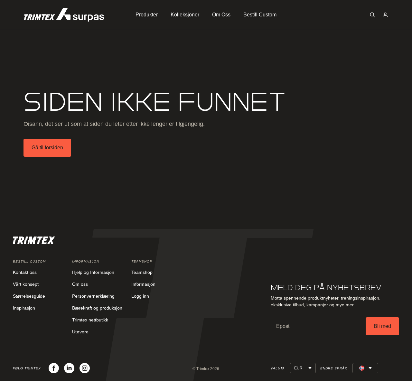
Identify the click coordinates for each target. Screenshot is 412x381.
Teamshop (142, 272)
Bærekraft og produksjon (97, 308)
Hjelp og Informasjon (93, 272)
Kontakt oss (25, 272)
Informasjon (143, 284)
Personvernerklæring (93, 296)
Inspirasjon (24, 308)
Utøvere (80, 331)
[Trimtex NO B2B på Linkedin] (69, 368)
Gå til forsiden (47, 147)
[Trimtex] (64, 15)
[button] (372, 14)
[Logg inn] (385, 14)
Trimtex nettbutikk (90, 319)
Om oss (80, 284)
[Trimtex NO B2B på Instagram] (85, 368)
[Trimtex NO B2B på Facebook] (54, 368)
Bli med (382, 326)
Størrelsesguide (29, 296)
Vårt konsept (26, 284)
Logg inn (140, 296)
